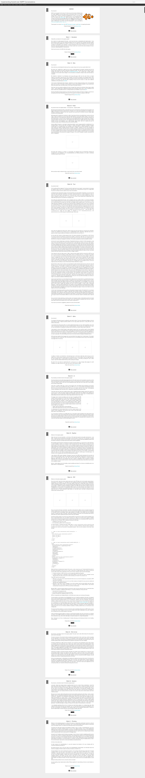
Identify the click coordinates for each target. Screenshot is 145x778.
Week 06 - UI (71, 376)
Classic (2, 4)
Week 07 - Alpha (71, 316)
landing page (62, 17)
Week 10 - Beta (71, 63)
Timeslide (24, 4)
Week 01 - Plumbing (71, 721)
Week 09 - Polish (71, 105)
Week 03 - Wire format (71, 632)
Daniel (62, 24)
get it (86, 89)
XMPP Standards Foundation (70, 24)
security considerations (84, 602)
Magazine (9, 4)
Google (79, 24)
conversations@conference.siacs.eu (58, 22)
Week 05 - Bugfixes (71, 433)
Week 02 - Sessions (71, 681)
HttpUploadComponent (74, 71)
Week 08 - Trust (71, 184)
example (65, 80)
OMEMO (71, 9)
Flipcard (5, 4)
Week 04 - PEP (71, 477)
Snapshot (20, 4)
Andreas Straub (78, 26)
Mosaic (13, 4)
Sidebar (16, 4)
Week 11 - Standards (71, 37)
